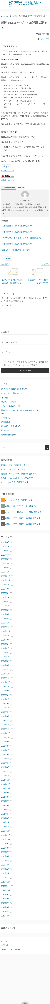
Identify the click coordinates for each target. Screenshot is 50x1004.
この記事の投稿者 (8, 187)
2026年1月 (5, 572)
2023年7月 (5, 699)
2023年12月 (5, 678)
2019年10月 (5, 890)
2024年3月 (5, 665)
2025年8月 (5, 593)
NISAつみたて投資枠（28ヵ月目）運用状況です (22, 238)
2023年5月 (5, 708)
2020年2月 (5, 873)
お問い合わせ (6, 945)
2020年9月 (5, 844)
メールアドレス (9, 342)
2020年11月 (5, 835)
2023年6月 (5, 703)
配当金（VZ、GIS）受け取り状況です (17, 478)
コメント (6, 305)
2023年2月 (5, 720)
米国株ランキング (7, 180)
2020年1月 (5, 878)
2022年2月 (5, 771)
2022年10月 (5, 738)
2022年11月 (5, 733)
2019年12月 (5, 882)
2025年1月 (5, 623)
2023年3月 (5, 716)
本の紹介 (5, 418)
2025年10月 (5, 585)
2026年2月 (5, 568)
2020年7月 (5, 852)
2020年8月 (5, 848)
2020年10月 (5, 839)
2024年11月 (5, 631)
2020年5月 (5, 861)
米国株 (8, 258)
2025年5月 (5, 606)
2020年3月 (5, 869)
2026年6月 (5, 551)
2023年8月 (5, 695)
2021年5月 (5, 810)
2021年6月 (5, 805)
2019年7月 (5, 903)
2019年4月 (5, 916)
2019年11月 (5, 886)
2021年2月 (5, 822)
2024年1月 (5, 674)
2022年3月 (5, 767)
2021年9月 (5, 793)
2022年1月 (5, 776)
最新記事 (21, 187)
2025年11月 (5, 580)
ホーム (4, 941)
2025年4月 (5, 610)
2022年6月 (5, 754)
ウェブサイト (6, 352)
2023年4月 (5, 712)
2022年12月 (5, 729)
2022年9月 (5, 742)
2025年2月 (5, 619)
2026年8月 (5, 542)
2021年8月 (5, 797)
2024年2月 (5, 670)
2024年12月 (5, 627)
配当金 (4, 430)
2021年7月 (5, 801)
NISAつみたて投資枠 (10, 393)
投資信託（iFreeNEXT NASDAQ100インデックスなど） (24, 410)
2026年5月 (5, 555)
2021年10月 (5, 788)
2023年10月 (5, 687)
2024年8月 (5, 644)
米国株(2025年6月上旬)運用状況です (17, 232)
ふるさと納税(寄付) (9, 406)
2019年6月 (5, 907)
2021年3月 (5, 818)
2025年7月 (5, 597)
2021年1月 (5, 827)
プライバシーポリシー (10, 950)
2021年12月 (5, 780)
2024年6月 (5, 653)
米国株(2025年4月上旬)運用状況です (17, 244)
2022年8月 (5, 746)
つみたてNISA (7, 402)
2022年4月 (5, 763)
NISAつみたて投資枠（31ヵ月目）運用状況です (25, 512)
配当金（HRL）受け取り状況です (15, 465)
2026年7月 (5, 546)
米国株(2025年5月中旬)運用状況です (17, 226)
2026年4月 (5, 559)
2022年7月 (5, 750)
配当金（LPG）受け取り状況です (15, 469)
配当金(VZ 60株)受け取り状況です (16, 250)
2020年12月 (5, 831)
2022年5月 (5, 759)
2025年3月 (5, 614)
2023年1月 (5, 725)
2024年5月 (5, 657)
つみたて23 (44, 39)
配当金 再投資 (7, 435)
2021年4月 (5, 814)
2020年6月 (5, 856)
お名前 (5, 332)
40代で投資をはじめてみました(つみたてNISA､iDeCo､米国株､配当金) (25, 4)
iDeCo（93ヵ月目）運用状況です (14, 482)
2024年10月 (5, 636)
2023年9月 (5, 691)
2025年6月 (5, 602)
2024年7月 (5, 648)
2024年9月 (5, 640)
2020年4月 (5, 865)
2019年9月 (5, 895)
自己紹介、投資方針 (9, 426)
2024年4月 (5, 661)
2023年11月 (5, 682)
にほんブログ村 (7, 171)
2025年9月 (5, 589)
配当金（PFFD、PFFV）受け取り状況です (18, 474)
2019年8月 (5, 899)
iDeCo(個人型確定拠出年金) (12, 389)
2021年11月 (5, 784)
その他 (4, 398)
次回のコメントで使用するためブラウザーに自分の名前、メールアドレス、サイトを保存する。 (26, 363)
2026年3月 (5, 563)
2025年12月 (5, 576)
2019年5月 (5, 912)
